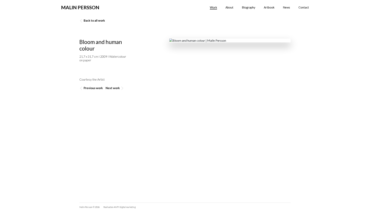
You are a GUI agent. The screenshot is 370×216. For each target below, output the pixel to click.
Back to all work (94, 20)
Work (213, 7)
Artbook (269, 7)
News (286, 7)
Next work (113, 88)
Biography (248, 7)
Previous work (93, 88)
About (229, 7)
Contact (304, 7)
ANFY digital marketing (125, 207)
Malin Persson (80, 7)
